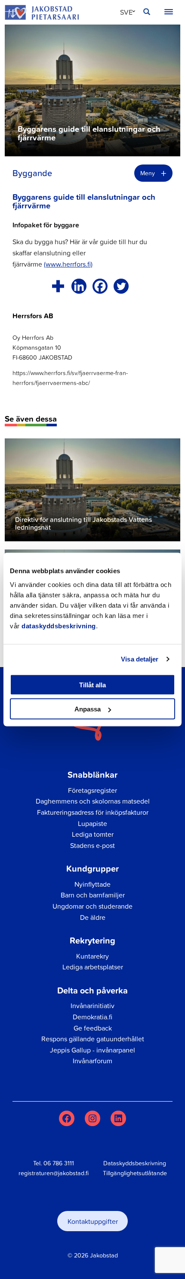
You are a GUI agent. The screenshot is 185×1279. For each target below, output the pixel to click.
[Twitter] (121, 286)
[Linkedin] (78, 286)
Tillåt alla (92, 684)
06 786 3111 (58, 1163)
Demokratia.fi (92, 1016)
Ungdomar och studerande (92, 906)
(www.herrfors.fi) (68, 264)
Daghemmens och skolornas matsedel (93, 801)
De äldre (92, 917)
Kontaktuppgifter (93, 1221)
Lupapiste (92, 823)
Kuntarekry (92, 956)
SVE (126, 12)
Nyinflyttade (92, 884)
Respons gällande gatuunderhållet (92, 1038)
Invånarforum (92, 1060)
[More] (57, 286)
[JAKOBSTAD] (42, 12)
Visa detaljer (139, 659)
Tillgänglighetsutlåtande (135, 1173)
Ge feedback (93, 1028)
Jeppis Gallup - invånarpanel (92, 1050)
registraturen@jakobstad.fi (53, 1173)
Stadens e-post (92, 845)
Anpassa (87, 709)
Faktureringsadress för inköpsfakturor (92, 812)
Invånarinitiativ (92, 1005)
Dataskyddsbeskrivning (134, 1163)
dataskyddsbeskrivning (59, 625)
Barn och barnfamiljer (93, 895)
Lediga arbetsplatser (92, 967)
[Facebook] (100, 286)
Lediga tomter (93, 834)
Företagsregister (92, 790)
